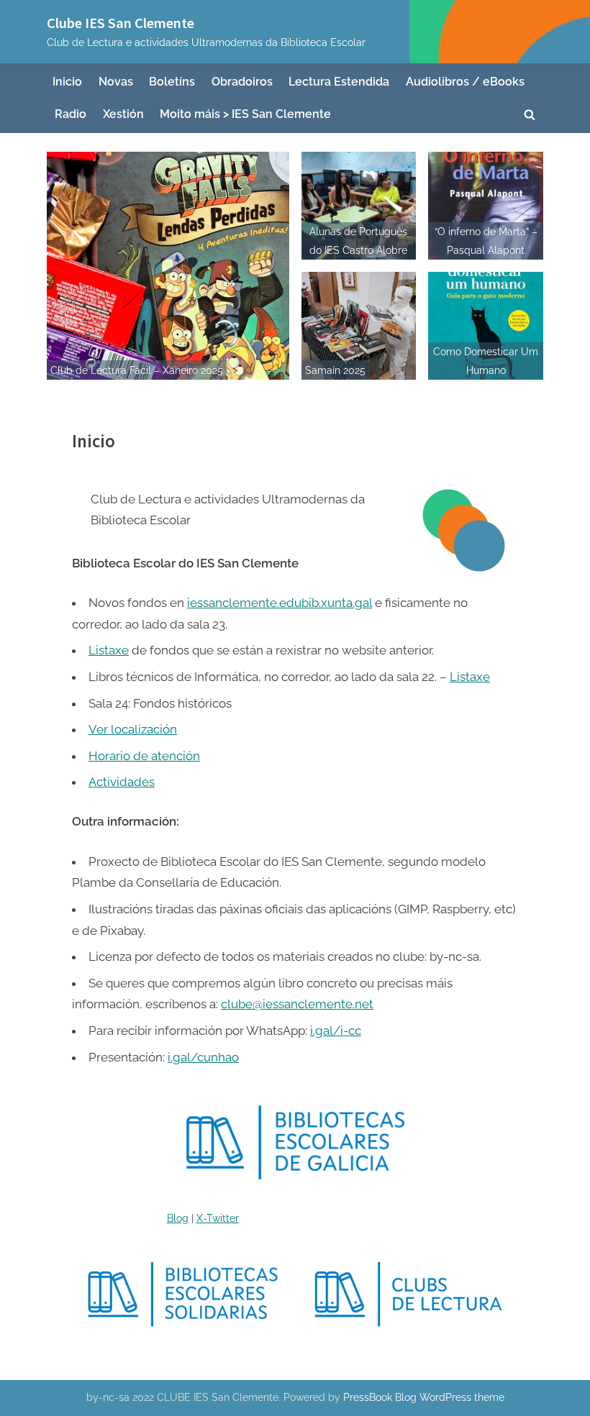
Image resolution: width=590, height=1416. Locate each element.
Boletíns (172, 81)
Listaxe (108, 650)
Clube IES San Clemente (120, 23)
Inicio (67, 81)
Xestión (123, 114)
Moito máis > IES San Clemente (245, 114)
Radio (70, 114)
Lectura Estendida (339, 81)
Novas (116, 81)
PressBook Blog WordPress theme (423, 1397)
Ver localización (132, 729)
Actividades (121, 782)
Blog (178, 1218)
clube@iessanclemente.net (297, 1004)
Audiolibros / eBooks (465, 81)
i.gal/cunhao (203, 1057)
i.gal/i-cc (335, 1030)
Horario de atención (144, 756)
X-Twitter (217, 1218)
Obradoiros (242, 81)
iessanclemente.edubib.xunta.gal (279, 602)
